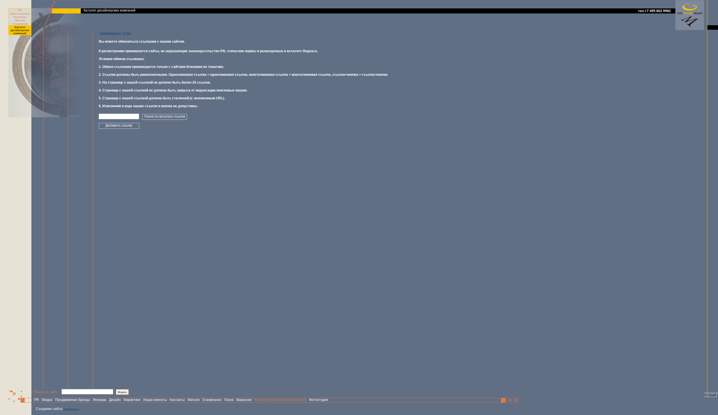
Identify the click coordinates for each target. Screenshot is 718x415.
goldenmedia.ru (110, 33)
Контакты (20, 17)
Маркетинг (132, 400)
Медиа (47, 400)
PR (20, 10)
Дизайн (115, 400)
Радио (127, 33)
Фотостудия (318, 400)
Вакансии (244, 400)
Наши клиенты (20, 13)
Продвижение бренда (72, 400)
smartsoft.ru (71, 409)
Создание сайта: (49, 409)
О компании (20, 23)
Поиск (229, 400)
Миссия (20, 20)
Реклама (99, 400)
